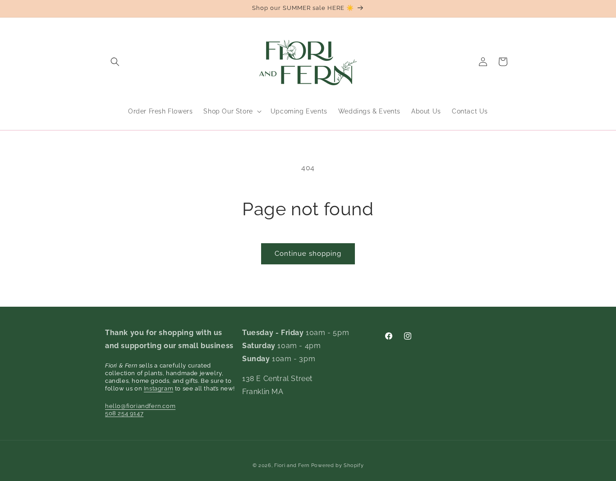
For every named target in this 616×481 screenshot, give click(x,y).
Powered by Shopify (337, 465)
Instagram (158, 388)
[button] (115, 62)
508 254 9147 (124, 413)
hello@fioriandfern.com (140, 406)
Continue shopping (308, 254)
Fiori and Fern (291, 465)
